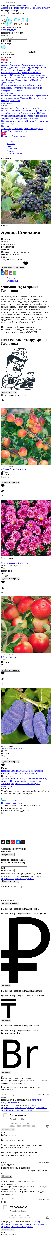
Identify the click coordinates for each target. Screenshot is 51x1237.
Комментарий (7, 900)
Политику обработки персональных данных (20, 1106)
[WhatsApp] (14, 273)
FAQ (47, 8)
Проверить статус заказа (20, 783)
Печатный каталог (19, 781)
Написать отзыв (9, 392)
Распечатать (7, 158)
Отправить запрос (10, 903)
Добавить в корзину (10, 482)
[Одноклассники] (6, 273)
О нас (32, 8)
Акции (4, 783)
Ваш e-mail (6, 851)
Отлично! (6, 985)
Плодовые (23, 771)
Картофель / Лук (9, 773)
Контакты (24, 8)
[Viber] (10, 273)
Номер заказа (7, 870)
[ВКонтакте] (3, 273)
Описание (12, 278)
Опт (38, 8)
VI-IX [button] (20, 565)
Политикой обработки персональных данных (23, 877)
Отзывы (12, 281)
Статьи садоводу (37, 781)
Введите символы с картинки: (15, 1168)
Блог (42, 8)
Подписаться (7, 854)
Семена (14, 771)
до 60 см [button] (5, 565)
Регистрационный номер (13, 862)
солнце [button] (13, 565)
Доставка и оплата (10, 8)
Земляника (31, 773)
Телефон (5, 1094)
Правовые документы (11, 803)
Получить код (8, 1130)
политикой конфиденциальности (21, 1101)
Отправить (6, 1176)
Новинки (5, 771)
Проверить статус (10, 881)
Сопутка (22, 773)
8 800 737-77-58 (28, 5)
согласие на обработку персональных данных (24, 1108)
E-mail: (4, 1162)
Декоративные (36, 771)
